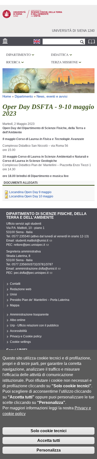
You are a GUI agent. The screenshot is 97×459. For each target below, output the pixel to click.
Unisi (13, 294)
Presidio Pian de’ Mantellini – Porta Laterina (39, 300)
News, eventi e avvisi (52, 96)
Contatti (15, 283)
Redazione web (20, 289)
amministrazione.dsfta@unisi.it (36, 268)
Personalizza (49, 450)
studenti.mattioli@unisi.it (31, 240)
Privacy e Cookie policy (26, 336)
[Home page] (32, 17)
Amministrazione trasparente (29, 314)
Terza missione (64, 62)
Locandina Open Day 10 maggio (31, 196)
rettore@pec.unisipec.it (29, 245)
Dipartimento (18, 54)
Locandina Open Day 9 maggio (30, 192)
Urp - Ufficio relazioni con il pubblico (34, 325)
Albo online (17, 320)
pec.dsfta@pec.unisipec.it (31, 273)
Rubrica (92, 41)
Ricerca (13, 62)
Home (6, 96)
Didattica (60, 54)
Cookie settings (20, 342)
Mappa (14, 305)
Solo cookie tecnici (48, 431)
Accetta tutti (48, 440)
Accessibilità (18, 331)
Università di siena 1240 (73, 31)
